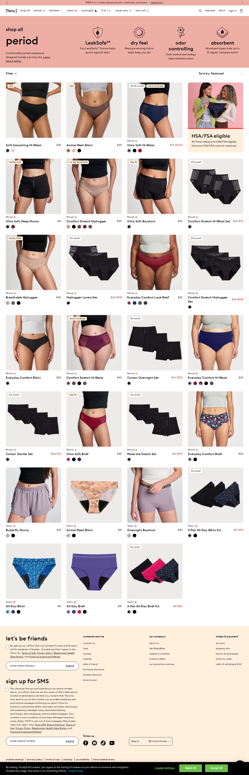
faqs (85, 648)
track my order (224, 659)
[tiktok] (103, 743)
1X (47, 126)
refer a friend (90, 664)
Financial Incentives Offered (44, 657)
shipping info (223, 648)
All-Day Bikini (15, 606)
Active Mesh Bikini (80, 145)
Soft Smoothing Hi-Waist (23, 145)
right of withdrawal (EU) (229, 664)
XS (12, 126)
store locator (90, 680)
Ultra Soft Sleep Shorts (22, 221)
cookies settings (14, 759)
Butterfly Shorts (17, 530)
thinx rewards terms (104, 759)
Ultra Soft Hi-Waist (140, 145)
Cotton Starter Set (19, 454)
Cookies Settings (164, 768)
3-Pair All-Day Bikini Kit (204, 530)
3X (30, 133)
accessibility (83, 759)
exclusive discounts (93, 669)
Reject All (190, 768)
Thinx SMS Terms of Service (50, 725)
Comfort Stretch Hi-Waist (85, 377)
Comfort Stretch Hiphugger (86, 221)
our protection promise (161, 664)
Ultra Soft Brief (77, 454)
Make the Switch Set (141, 454)
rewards (87, 659)
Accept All (216, 768)
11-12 (30, 518)
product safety (157, 659)
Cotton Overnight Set (143, 377)
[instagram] (94, 743)
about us (154, 643)
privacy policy (35, 759)
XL (40, 126)
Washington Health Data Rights (49, 728)
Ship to (135, 741)
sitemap (67, 759)
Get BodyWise (157, 648)
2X (54, 126)
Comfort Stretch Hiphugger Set (207, 299)
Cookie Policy (75, 771)
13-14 (37, 518)
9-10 (23, 518)
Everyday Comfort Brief (205, 454)
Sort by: (204, 73)
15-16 (44, 518)
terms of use (53, 759)
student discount (92, 675)
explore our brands (159, 654)
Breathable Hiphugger (22, 297)
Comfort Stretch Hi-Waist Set (209, 221)
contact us (89, 643)
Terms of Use (29, 653)
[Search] (200, 10)
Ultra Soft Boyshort (141, 221)
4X (37, 133)
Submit (70, 666)
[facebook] (85, 743)
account (220, 643)
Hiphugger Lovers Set (82, 297)
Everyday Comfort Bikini (23, 377)
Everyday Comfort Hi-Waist (207, 377)
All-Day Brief (76, 606)
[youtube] (111, 743)
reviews (87, 654)
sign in (233, 10)
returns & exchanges (227, 654)
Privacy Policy (44, 653)
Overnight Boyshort (141, 530)
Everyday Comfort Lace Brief (148, 297)
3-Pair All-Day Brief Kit (143, 606)
